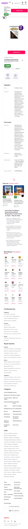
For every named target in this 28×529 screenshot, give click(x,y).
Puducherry (6, 468)
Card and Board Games (12, 318)
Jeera (9, 357)
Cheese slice (12, 381)
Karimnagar (16, 453)
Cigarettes (11, 377)
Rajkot (14, 468)
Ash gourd (11, 351)
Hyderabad (11, 450)
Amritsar (6, 435)
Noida (5, 463)
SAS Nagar (12, 470)
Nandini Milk (6, 366)
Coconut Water (14, 331)
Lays (11, 364)
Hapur (5, 448)
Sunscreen (12, 314)
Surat (5, 472)
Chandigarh (16, 437)
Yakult (5, 362)
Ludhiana (17, 457)
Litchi (16, 329)
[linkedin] (16, 521)
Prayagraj (14, 465)
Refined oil (14, 383)
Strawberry (11, 349)
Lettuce (19, 357)
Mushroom (14, 357)
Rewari (18, 468)
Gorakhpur (6, 446)
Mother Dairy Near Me (9, 368)
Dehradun (19, 442)
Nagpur (14, 461)
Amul (11, 366)
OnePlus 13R (7, 325)
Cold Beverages (15, 316)
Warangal (12, 476)
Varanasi (9, 474)
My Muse (10, 362)
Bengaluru (6, 437)
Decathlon (6, 340)
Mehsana (15, 459)
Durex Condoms (13, 370)
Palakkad (9, 463)
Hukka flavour (7, 379)
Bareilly (10, 435)
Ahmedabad (9, 433)
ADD (10, 193)
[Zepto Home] (5, 3)
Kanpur (10, 453)
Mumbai (6, 461)
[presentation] (13, 57)
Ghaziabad (15, 444)
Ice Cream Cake (7, 316)
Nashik (18, 461)
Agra (5, 433)
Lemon (15, 353)
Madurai (6, 459)
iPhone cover (7, 331)
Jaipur (19, 450)
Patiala (9, 465)
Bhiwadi (11, 437)
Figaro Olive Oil (16, 364)
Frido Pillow (11, 338)
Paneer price (13, 385)
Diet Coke (6, 333)
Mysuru (10, 461)
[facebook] (12, 521)
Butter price (6, 385)
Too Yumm (6, 364)
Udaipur (14, 472)
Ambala (15, 433)
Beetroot (6, 351)
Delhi (5, 444)
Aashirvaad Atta (16, 362)
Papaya (5, 357)
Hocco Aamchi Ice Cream (15, 333)
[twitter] (9, 521)
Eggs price (6, 381)
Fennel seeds (11, 355)
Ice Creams (6, 314)
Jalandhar (6, 453)
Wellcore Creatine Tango (9, 327)
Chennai (18, 440)
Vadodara (19, 472)
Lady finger (6, 353)
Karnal (5, 455)
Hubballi (6, 450)
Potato (11, 353)
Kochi (9, 455)
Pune (11, 468)
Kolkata (13, 455)
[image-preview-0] (4, 17)
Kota (17, 455)
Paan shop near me (15, 379)
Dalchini (6, 355)
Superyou (6, 370)
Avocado (6, 349)
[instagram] (5, 521)
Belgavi (14, 435)
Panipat (5, 465)
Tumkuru (9, 472)
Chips (15, 377)
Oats (5, 318)
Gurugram (16, 446)
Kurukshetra (6, 457)
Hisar (14, 448)
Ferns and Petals (7, 372)
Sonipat (17, 470)
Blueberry (17, 355)
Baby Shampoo (7, 320)
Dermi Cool (17, 338)
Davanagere (13, 442)
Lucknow (12, 457)
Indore (15, 450)
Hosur (17, 448)
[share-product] (22, 60)
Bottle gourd (17, 351)
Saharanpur (6, 470)
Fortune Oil (17, 368)
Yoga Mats (14, 320)
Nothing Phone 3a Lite (9, 329)
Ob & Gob (6, 338)
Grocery (6, 377)
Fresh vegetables (8, 383)
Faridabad (9, 444)
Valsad (5, 474)
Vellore (14, 474)
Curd (19, 377)
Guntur (11, 446)
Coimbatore (6, 442)
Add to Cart (19, 10)
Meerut (10, 459)
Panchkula (14, 463)
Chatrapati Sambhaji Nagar (10, 440)
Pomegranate (18, 349)
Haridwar (10, 448)
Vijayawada (6, 476)
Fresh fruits (18, 381)
